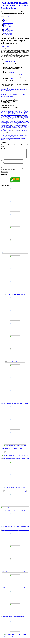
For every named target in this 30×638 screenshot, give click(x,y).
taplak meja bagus (19, 129)
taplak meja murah (7, 130)
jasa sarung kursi (23, 110)
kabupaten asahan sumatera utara (8, 120)
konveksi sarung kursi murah (7, 121)
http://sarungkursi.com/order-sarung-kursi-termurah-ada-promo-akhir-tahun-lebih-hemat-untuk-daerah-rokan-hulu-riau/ (14, 93)
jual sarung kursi (7, 118)
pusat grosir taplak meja (17, 125)
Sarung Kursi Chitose (8, 30)
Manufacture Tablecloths (8, 26)
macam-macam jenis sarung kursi (21, 122)
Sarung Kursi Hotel (7, 33)
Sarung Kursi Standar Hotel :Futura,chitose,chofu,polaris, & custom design (15, 5)
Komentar (3, 148)
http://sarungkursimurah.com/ (7, 96)
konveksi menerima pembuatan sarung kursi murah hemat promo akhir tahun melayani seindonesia (13, 138)
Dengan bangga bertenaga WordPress (9, 636)
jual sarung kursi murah (16, 118)
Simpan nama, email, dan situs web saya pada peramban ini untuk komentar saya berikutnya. (14, 168)
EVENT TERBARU (8, 23)
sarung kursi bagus (13, 113)
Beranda (5, 19)
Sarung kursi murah (5, 129)
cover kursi (16, 110)
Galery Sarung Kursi (7, 24)
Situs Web (3, 165)
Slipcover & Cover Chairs (9, 34)
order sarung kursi (25, 111)
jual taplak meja (25, 118)
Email (2, 162)
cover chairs (11, 110)
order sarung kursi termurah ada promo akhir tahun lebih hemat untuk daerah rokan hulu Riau (14, 136)
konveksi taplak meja (18, 121)
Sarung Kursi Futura (7, 31)
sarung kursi (6, 113)
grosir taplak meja (19, 117)
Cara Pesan (5, 20)
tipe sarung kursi (20, 115)
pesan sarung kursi (7, 125)
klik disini (12, 72)
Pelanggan (5, 29)
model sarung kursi (16, 111)
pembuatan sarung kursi (6, 112)
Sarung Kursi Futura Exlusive (10, 115)
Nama (2, 160)
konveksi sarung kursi (20, 120)
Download (5, 21)
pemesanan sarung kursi (17, 112)
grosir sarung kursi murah (9, 117)
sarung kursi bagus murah (17, 126)
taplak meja (12, 129)
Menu (2, 16)
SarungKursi (24, 130)
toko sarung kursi (13, 116)
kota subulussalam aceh (8, 122)
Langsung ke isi (7, 16)
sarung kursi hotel (10, 127)
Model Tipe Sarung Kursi (9, 28)
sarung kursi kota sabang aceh (20, 127)
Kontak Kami (6, 25)
